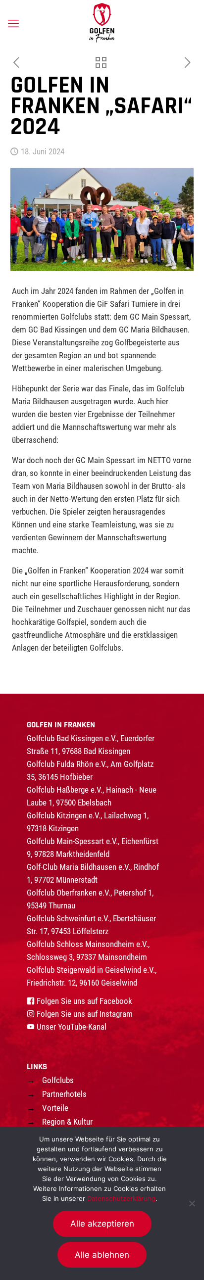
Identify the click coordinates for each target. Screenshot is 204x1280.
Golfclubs (58, 1080)
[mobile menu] (13, 23)
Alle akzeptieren (102, 1224)
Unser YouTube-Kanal (71, 1027)
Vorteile (55, 1108)
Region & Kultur (67, 1122)
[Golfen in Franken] (102, 22)
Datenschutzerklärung (121, 1198)
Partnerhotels (64, 1094)
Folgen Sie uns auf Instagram (85, 1014)
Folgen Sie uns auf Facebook (84, 1001)
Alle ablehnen (102, 1255)
